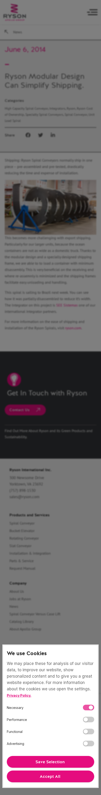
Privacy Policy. (19, 695)
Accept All (50, 776)
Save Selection (50, 762)
